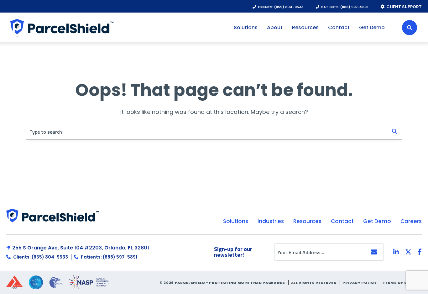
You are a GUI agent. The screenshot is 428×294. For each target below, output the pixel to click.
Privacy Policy (359, 282)
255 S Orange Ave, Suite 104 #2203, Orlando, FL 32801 (80, 247)
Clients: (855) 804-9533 (40, 257)
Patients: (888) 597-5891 (108, 257)
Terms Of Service (402, 282)
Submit (374, 252)
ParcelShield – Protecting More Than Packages (60, 27)
